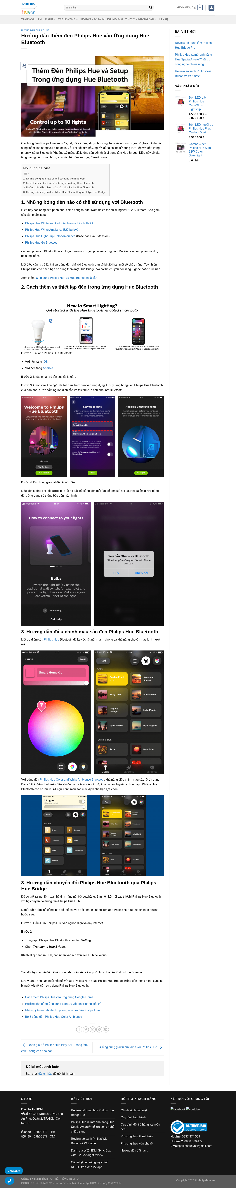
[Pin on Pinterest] (99, 1029)
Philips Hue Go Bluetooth (41, 242)
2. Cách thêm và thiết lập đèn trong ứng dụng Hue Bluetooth (58, 183)
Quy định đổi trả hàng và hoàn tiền (140, 1127)
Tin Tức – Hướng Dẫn (139, 19)
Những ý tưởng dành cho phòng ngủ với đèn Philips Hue (62, 1010)
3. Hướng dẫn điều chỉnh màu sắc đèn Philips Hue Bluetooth (58, 187)
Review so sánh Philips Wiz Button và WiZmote (193, 74)
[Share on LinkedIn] (106, 1029)
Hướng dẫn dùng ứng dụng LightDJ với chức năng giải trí (62, 1003)
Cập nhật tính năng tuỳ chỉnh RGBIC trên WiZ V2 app (89, 1165)
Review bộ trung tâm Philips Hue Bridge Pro (193, 45)
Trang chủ (28, 19)
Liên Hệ (163, 19)
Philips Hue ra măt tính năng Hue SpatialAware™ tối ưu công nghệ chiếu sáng (193, 59)
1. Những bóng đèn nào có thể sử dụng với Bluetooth (54, 178)
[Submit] (151, 8)
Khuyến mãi (115, 19)
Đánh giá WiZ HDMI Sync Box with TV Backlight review (91, 1153)
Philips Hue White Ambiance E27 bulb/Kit (52, 229)
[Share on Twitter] (86, 1029)
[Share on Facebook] (79, 1029)
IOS (45, 361)
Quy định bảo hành (133, 1117)
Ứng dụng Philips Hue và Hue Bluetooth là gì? (66, 277)
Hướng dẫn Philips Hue (35, 30)
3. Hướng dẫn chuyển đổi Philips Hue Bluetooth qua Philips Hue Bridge (64, 192)
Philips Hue (45, 19)
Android (48, 368)
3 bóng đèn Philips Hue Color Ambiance (55, 1016)
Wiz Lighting (66, 19)
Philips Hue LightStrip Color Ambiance (50, 236)
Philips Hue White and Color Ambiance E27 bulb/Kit (59, 223)
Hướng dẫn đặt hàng (134, 1150)
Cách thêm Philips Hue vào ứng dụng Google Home (59, 997)
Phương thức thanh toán (137, 1136)
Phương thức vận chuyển (137, 1143)
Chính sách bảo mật (134, 1110)
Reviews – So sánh (92, 19)
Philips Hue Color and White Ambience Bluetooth (72, 779)
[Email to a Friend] (93, 1029)
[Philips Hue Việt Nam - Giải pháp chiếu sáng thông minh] (39, 7)
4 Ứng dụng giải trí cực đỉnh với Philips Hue (129, 1047)
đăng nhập (45, 1073)
